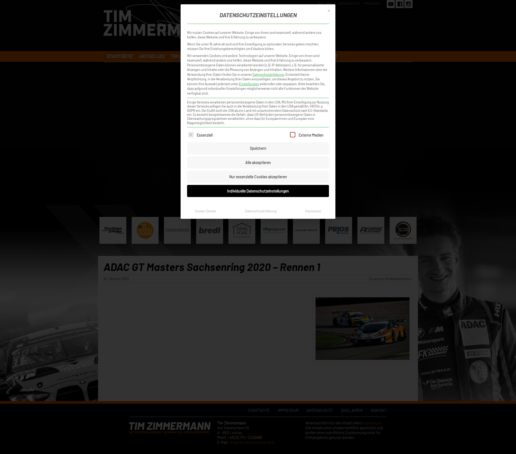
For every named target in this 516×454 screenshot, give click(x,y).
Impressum (313, 211)
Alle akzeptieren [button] (258, 162)
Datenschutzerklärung (268, 74)
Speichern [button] (258, 148)
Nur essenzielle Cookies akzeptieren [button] (258, 176)
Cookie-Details (205, 211)
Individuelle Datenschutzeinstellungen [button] (258, 191)
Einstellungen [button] (249, 84)
